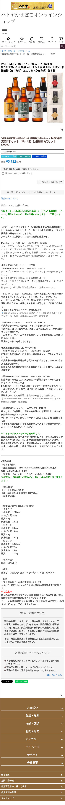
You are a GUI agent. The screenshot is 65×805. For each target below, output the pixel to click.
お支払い (32, 707)
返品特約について (9, 198)
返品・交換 (32, 723)
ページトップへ (60, 695)
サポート (32, 754)
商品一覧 (32, 42)
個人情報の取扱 (8, 792)
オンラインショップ (8, 42)
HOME (3, 51)
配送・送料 (32, 715)
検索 (62, 46)
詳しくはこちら (54, 675)
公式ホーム (22, 42)
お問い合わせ (7, 780)
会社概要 (32, 762)
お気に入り (41, 42)
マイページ (52, 42)
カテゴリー (32, 739)
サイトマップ (7, 798)
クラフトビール (23, 51)
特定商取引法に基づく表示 (14, 786)
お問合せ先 (32, 731)
